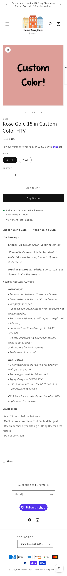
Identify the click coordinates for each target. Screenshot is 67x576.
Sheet (9, 160)
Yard (25, 160)
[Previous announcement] (7, 5)
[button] (7, 24)
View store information (19, 219)
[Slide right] (41, 112)
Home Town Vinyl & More (27, 569)
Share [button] (10, 461)
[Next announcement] (60, 5)
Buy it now (33, 198)
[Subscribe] (51, 494)
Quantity (7, 167)
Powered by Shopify (49, 569)
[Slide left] (26, 112)
